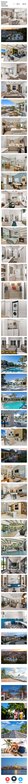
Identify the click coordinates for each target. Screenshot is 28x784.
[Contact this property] (14, 778)
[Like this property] (20, 779)
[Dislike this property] (7, 779)
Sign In (18, 4)
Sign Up (24, 4)
